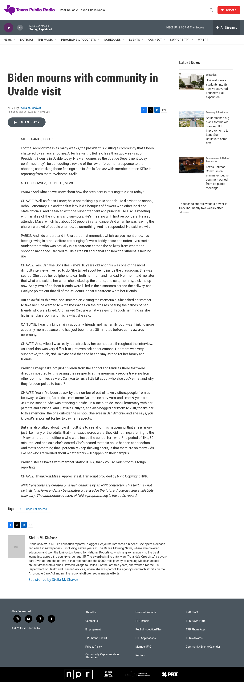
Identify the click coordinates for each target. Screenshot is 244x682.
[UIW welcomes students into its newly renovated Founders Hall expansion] (191, 81)
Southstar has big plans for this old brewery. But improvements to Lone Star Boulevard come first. (217, 130)
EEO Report (142, 621)
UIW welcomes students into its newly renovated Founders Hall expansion (217, 88)
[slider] (26, 28)
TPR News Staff (195, 621)
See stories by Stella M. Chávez (53, 579)
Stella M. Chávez (30, 108)
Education (211, 74)
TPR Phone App (195, 629)
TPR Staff (192, 612)
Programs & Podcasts (78, 39)
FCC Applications (146, 638)
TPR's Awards (194, 638)
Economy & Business (217, 112)
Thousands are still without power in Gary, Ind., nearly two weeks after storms (203, 208)
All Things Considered (33, 508)
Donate (230, 10)
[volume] (20, 27)
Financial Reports (146, 612)
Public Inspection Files (149, 629)
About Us (90, 612)
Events (134, 39)
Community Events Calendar (203, 646)
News (8, 39)
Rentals (140, 655)
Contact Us (92, 621)
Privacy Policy (93, 646)
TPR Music (45, 39)
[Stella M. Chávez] (16, 546)
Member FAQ (143, 646)
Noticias (27, 39)
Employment (93, 629)
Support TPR (180, 39)
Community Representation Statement (102, 656)
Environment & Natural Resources (218, 160)
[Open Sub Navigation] (14, 39)
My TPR (203, 39)
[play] (9, 28)
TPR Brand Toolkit (96, 638)
